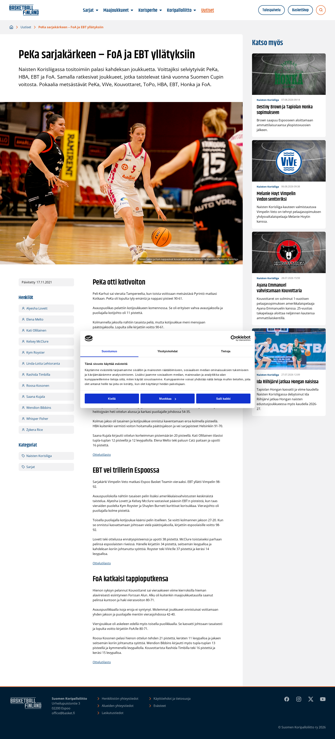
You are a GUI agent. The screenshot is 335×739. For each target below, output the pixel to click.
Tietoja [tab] (225, 351)
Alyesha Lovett (36, 308)
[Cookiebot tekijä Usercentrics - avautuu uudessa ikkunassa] (233, 338)
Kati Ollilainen (36, 330)
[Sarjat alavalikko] (97, 10)
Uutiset (26, 27)
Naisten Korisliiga (39, 456)
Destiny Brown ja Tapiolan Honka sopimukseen (285, 110)
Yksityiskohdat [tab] (167, 351)
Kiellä (112, 398)
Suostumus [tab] (109, 351)
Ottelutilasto (102, 455)
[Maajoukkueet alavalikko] (132, 10)
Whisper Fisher (37, 419)
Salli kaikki (223, 398)
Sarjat (30, 467)
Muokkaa (165, 398)
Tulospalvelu (271, 10)
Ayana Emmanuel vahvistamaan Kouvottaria (279, 288)
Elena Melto (34, 319)
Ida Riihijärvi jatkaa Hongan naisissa (288, 382)
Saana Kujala (35, 396)
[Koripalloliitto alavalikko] (195, 10)
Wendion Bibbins (38, 408)
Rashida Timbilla (38, 374)
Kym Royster (35, 352)
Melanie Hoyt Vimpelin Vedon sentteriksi (276, 196)
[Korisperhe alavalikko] (160, 10)
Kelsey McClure (37, 341)
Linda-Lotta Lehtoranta (43, 363)
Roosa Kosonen (37, 385)
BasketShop (300, 10)
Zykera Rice (34, 430)
